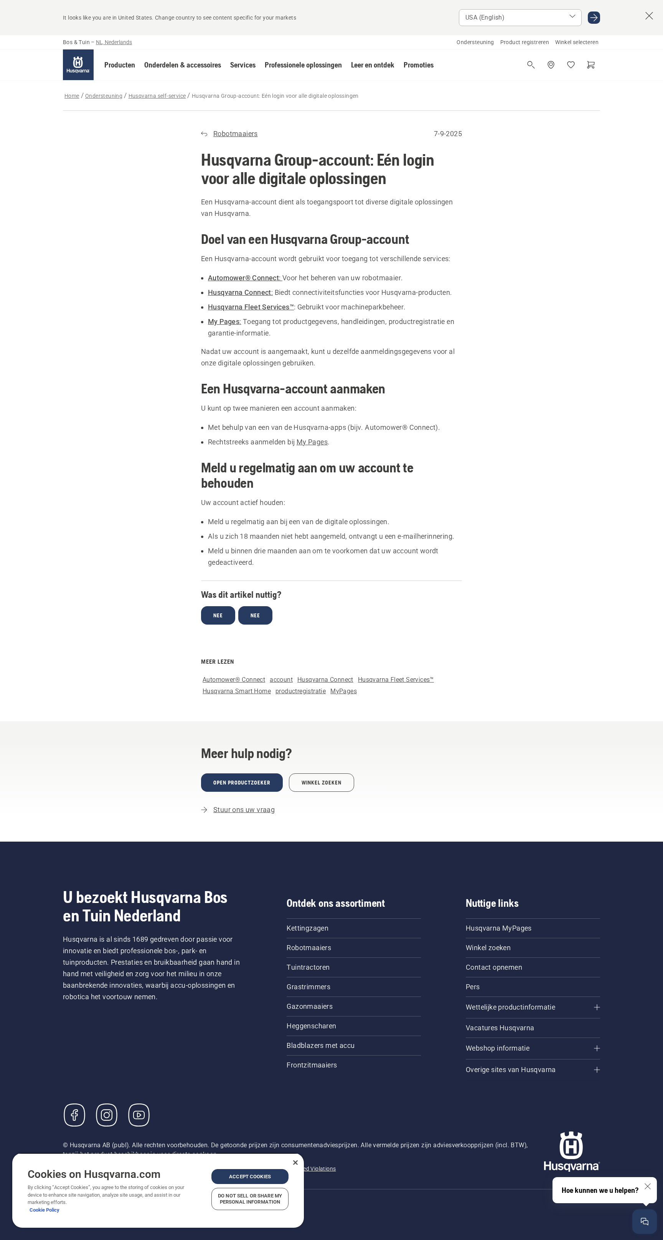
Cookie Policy (44, 1210)
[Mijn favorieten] (571, 65)
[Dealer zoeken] (551, 65)
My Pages (312, 442)
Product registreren (524, 42)
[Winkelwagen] (591, 65)
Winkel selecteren (577, 42)
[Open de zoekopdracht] (531, 65)
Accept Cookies (250, 1176)
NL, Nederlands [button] (114, 42)
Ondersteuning (475, 42)
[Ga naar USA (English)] (594, 18)
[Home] (78, 64)
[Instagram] (106, 1115)
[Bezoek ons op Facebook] (74, 1115)
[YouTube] (138, 1115)
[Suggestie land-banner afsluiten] (649, 16)
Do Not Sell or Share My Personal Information (250, 1199)
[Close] (295, 1162)
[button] (120, 64)
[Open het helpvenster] (644, 1221)
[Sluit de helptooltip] (648, 1186)
